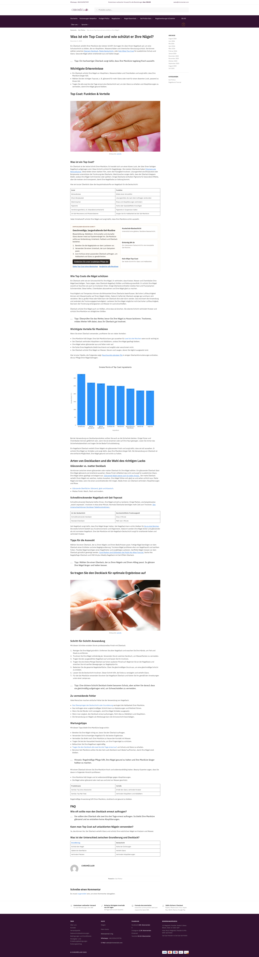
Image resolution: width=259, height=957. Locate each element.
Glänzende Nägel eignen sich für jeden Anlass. (122, 476)
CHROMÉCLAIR (87, 866)
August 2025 (173, 66)
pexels (119, 154)
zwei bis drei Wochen (133, 338)
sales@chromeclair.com (181, 2)
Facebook (135, 925)
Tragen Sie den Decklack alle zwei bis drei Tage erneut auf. (94, 747)
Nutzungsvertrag (76, 944)
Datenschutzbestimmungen (79, 933)
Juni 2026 (172, 41)
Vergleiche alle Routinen (108, 266)
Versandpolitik (75, 930)
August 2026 (173, 39)
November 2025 (174, 58)
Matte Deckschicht (106, 51)
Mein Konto (105, 929)
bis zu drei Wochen (151, 526)
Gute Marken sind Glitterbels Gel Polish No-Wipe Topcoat (121, 552)
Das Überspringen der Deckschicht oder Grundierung (92, 705)
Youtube (134, 936)
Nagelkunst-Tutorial (175, 82)
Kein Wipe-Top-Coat (126, 51)
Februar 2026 (173, 51)
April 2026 (172, 46)
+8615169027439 (83, 2)
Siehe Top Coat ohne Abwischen (85, 266)
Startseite (73, 30)
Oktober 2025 (173, 61)
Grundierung (75, 843)
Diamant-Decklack (91, 51)
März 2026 (172, 48)
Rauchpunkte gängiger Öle (112, 355)
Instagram (135, 930)
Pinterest (135, 933)
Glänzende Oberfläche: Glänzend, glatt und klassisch (92, 488)
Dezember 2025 (174, 56)
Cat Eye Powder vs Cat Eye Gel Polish (174, 936)
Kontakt (73, 928)
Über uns (73, 925)
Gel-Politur (81, 30)
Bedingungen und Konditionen (80, 936)
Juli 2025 (171, 68)
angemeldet (82, 894)
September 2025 (174, 63)
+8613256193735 (115, 938)
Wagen (103, 925)
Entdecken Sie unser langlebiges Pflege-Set (91, 262)
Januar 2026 (172, 53)
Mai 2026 (171, 43)
